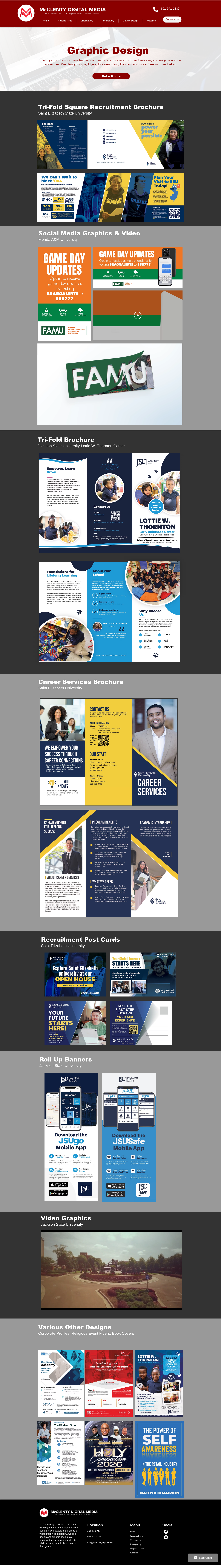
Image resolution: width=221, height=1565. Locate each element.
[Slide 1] (110, 83)
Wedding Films (136, 1536)
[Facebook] (166, 1532)
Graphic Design (137, 1548)
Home (132, 1532)
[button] (178, 422)
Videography (135, 1540)
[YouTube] (166, 1537)
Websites (134, 1553)
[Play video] (137, 315)
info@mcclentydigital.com (100, 1542)
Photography (135, 1544)
